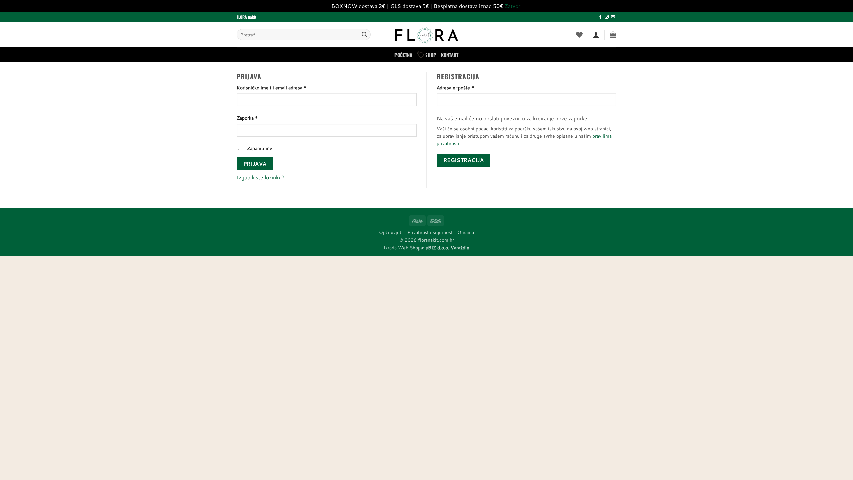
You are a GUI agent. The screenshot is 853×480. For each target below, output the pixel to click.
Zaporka (258, 117)
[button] (613, 34)
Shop (430, 54)
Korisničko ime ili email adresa (282, 87)
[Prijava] (596, 34)
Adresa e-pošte (466, 87)
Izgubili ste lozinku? (260, 177)
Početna (403, 54)
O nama (465, 232)
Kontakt (450, 54)
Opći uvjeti (391, 232)
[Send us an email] (613, 17)
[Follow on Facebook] (600, 17)
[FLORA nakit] (426, 34)
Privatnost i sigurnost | (432, 232)
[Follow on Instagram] (607, 17)
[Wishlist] (579, 34)
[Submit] (364, 34)
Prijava (255, 163)
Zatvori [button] (513, 6)
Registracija (463, 160)
